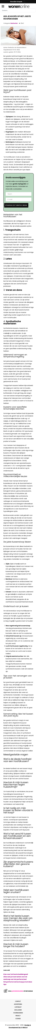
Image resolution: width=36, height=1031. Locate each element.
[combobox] (18, 10)
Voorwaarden (18, 1013)
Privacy (18, 1015)
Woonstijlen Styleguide (16, 1)
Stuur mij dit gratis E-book (16, 205)
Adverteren (18, 1004)
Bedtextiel (14, 23)
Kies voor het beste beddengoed (15, 974)
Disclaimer (18, 1010)
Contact (18, 1001)
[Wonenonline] (18, 6)
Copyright (18, 1007)
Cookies (18, 1018)
